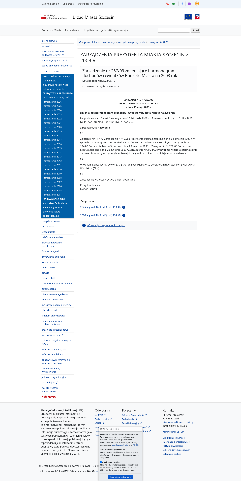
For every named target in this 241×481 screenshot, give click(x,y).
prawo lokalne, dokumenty (56, 76)
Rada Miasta (72, 30)
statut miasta (49, 80)
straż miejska (49, 382)
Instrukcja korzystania (90, 3)
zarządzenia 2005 (53, 190)
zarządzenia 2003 (54, 198)
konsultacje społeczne (53, 60)
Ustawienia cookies (172, 453)
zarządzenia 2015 (53, 148)
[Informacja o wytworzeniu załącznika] (123, 207)
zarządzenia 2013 (53, 156)
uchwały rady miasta (53, 89)
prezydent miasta (51, 221)
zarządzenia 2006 (53, 186)
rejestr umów (48, 267)
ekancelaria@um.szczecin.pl (178, 422)
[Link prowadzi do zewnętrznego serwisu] (197, 17)
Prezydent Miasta (51, 30)
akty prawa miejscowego (55, 84)
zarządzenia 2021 (53, 122)
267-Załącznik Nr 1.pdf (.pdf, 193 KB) (100, 207)
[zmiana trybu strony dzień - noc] (197, 3)
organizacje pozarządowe (55, 329)
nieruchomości (49, 310)
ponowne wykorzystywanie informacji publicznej (56, 361)
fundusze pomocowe (52, 299)
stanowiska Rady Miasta (55, 203)
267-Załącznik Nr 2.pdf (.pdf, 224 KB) (100, 215)
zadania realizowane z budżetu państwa (53, 322)
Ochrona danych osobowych (176, 449)
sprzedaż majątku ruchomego (57, 283)
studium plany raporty (53, 315)
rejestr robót (48, 278)
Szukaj (196, 30)
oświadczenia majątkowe (55, 294)
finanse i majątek (50, 251)
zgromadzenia (49, 288)
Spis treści (68, 3)
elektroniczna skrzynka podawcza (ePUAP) (53, 53)
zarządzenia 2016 (53, 143)
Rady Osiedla (128, 419)
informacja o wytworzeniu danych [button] (106, 225)
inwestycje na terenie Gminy (56, 304)
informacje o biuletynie (54, 349)
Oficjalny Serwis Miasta (133, 415)
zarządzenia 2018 (53, 135)
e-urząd (46, 46)
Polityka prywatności (173, 445)
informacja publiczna (53, 354)
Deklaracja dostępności (174, 437)
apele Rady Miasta (52, 207)
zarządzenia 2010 (53, 169)
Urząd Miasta (90, 30)
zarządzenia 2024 (53, 110)
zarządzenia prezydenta (58, 93)
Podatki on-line (102, 419)
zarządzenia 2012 (53, 160)
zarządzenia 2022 (53, 118)
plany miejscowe (51, 211)
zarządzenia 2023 (53, 114)
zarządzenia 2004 (53, 194)
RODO (135, 445)
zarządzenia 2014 (53, 152)
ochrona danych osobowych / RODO (57, 342)
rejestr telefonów (50, 70)
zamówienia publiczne (53, 256)
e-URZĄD (99, 415)
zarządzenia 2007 (53, 182)
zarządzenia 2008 (53, 177)
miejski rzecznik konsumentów (50, 389)
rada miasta (48, 226)
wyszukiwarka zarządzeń (56, 97)
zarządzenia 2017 (53, 139)
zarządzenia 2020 (53, 127)
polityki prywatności (120, 445)
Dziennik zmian (50, 3)
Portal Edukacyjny (131, 423)
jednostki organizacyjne (54, 377)
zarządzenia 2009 (53, 173)
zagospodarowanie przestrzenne (52, 244)
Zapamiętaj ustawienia (120, 477)
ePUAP (98, 423)
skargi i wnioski (50, 261)
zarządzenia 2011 (53, 165)
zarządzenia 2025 (53, 105)
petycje (45, 272)
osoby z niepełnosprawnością (57, 65)
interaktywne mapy (52, 334)
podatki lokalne (51, 215)
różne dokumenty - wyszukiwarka (51, 370)
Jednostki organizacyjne (115, 30)
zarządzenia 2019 (53, 131)
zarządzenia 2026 (53, 101)
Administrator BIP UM (173, 431)
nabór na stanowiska (52, 237)
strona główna (49, 40)
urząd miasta (48, 231)
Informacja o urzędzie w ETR (176, 441)
